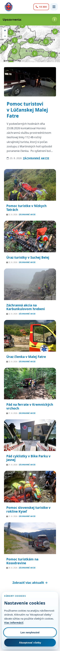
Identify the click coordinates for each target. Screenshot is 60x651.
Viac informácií (13, 622)
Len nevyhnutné (30, 632)
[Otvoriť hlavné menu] (54, 6)
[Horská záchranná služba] (8, 7)
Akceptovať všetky (30, 642)
